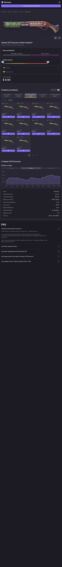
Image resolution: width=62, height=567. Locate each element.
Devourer (21, 11)
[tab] (11, 168)
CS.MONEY (3, 11)
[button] (31, 68)
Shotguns (9, 11)
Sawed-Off (15, 11)
